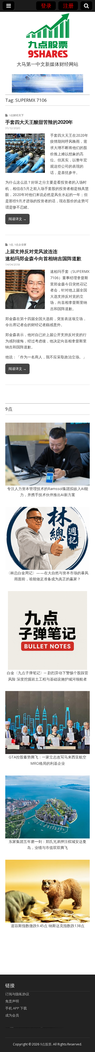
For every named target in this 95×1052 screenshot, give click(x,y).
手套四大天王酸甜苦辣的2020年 (39, 122)
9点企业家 (20, 244)
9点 (11, 244)
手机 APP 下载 (16, 1008)
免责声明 (12, 1001)
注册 (68, 5)
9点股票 (45, 1044)
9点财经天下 (16, 115)
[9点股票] (47, 35)
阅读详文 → (17, 218)
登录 (46, 5)
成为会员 (12, 1015)
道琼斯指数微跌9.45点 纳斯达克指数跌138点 (47, 925)
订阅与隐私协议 (17, 994)
